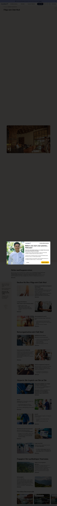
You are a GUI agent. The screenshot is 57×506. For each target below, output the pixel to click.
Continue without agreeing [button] (44, 243)
